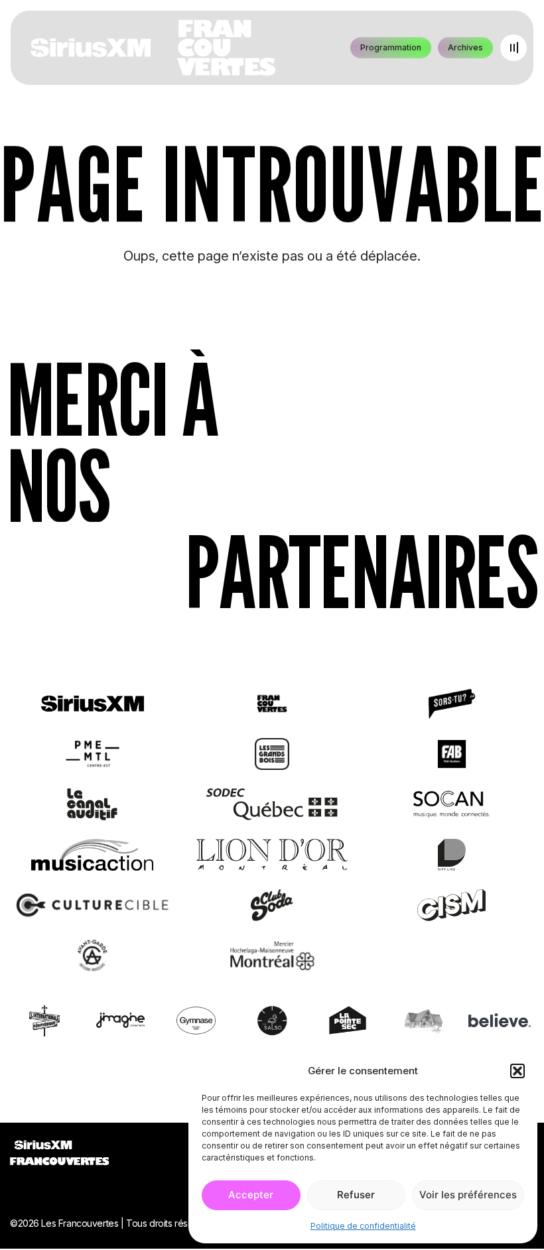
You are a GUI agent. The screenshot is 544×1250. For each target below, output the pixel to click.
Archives (465, 47)
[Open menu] (513, 47)
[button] (517, 1071)
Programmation (390, 47)
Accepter (250, 1194)
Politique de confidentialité (363, 1226)
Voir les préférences (468, 1194)
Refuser (356, 1194)
